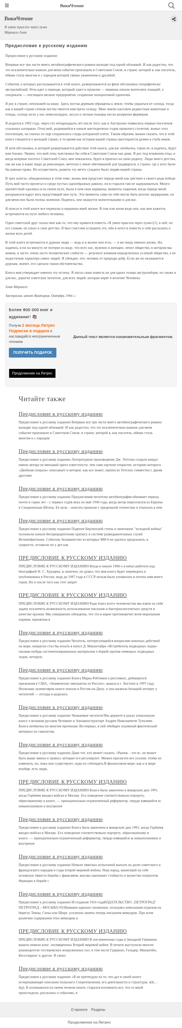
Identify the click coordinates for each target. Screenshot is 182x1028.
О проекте (79, 1010)
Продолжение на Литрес (32, 373)
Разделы (98, 1010)
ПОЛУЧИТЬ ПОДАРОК (32, 352)
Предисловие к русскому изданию (61, 413)
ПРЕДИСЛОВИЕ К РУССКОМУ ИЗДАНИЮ (73, 557)
